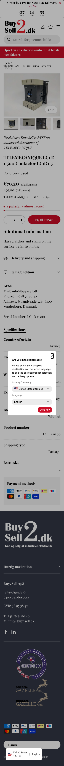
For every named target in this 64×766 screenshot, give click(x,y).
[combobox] (28, 389)
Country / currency (21, 382)
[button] (52, 356)
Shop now (44, 409)
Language (17, 395)
